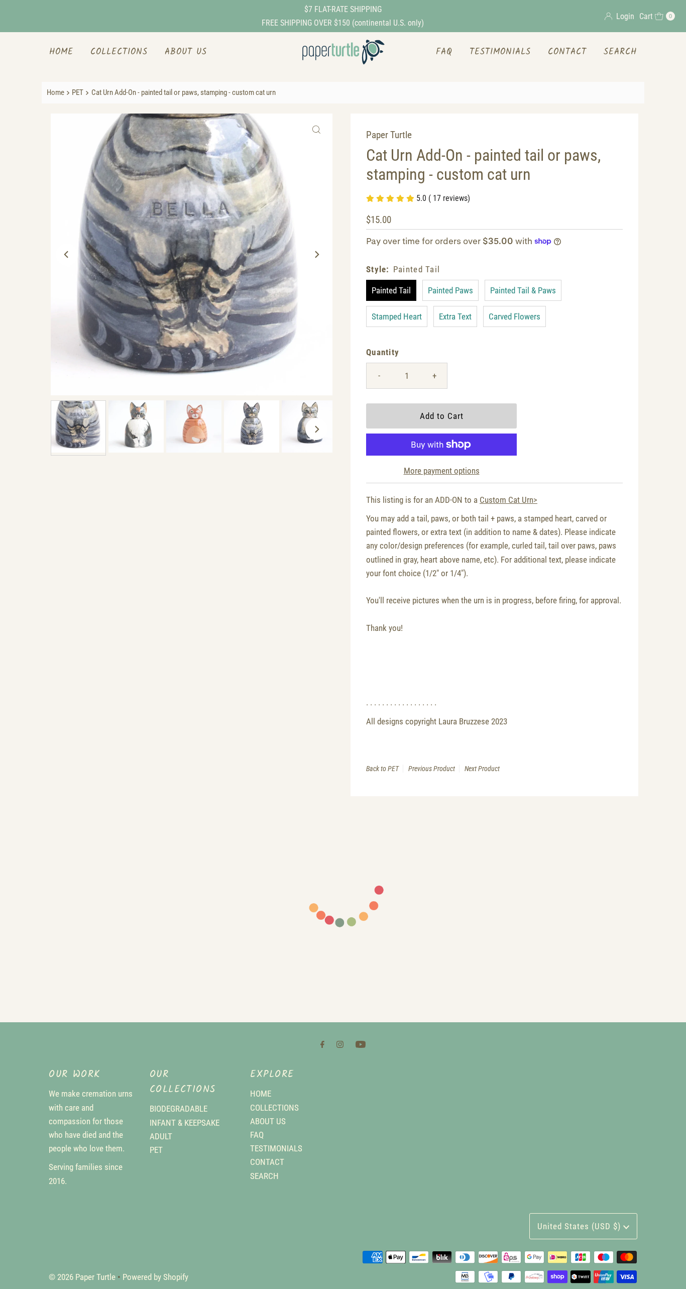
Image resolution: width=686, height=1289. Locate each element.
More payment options (442, 471)
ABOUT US (186, 52)
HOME (61, 52)
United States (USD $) (580, 1226)
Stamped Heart (397, 316)
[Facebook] (322, 1044)
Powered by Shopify (155, 1277)
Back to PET (382, 769)
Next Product (482, 769)
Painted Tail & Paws (523, 290)
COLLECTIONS (119, 52)
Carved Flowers (514, 316)
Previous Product (431, 769)
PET (77, 92)
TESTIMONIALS (500, 52)
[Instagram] (340, 1044)
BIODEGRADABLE (178, 1109)
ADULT (161, 1136)
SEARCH (620, 52)
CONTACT (567, 52)
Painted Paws (450, 290)
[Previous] (67, 255)
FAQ (444, 52)
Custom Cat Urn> (508, 500)
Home (55, 92)
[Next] (316, 255)
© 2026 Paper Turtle (82, 1277)
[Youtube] (361, 1044)
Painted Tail (391, 290)
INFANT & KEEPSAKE (184, 1123)
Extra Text (455, 316)
